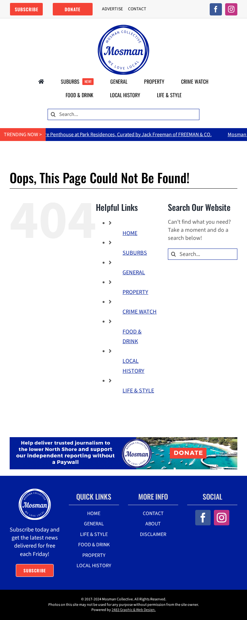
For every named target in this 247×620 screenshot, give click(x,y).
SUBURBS (135, 253)
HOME (130, 233)
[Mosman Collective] (123, 27)
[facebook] (216, 9)
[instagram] (231, 9)
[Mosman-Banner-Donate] (123, 440)
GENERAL (134, 272)
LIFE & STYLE (138, 391)
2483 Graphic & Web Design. (134, 610)
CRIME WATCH (140, 312)
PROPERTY (135, 292)
